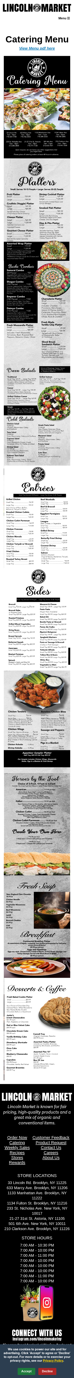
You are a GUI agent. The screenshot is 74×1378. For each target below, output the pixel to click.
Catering (17, 1142)
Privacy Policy (53, 1360)
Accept (26, 1371)
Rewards (17, 1162)
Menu (62, 18)
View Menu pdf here (37, 48)
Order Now (17, 1137)
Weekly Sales (17, 1147)
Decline (47, 1371)
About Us (51, 1157)
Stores (17, 1157)
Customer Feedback (50, 1137)
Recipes (17, 1152)
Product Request (51, 1142)
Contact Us (51, 1147)
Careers (51, 1152)
